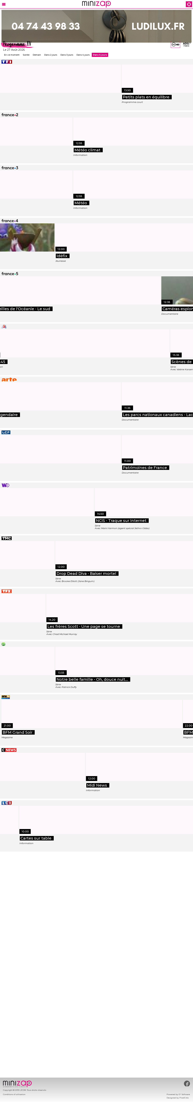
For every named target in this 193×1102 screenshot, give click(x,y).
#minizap (187, 1084)
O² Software (184, 1094)
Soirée (26, 55)
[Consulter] (96, 26)
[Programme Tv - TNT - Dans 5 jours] (175, 44)
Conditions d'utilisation (14, 1094)
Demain (37, 55)
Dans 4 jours (83, 55)
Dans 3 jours (67, 55)
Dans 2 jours (50, 55)
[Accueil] (96, 4)
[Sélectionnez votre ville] (189, 4)
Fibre (186, 46)
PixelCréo (184, 1098)
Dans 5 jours (100, 55)
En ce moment (11, 55)
